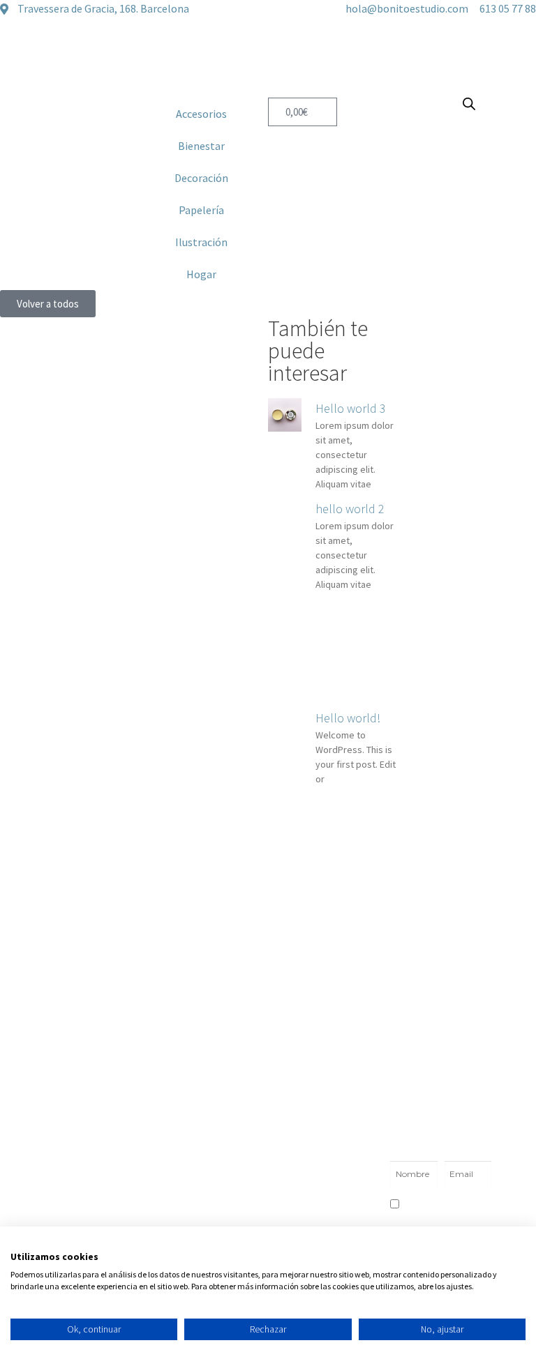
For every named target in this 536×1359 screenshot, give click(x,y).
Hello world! (347, 718)
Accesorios (201, 114)
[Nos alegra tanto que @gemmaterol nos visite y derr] (70, 1045)
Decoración (201, 178)
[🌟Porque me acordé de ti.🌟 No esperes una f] (202, 1045)
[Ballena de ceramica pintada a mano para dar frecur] (334, 967)
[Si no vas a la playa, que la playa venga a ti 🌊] (467, 967)
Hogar (201, 274)
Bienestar (201, 146)
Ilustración (201, 242)
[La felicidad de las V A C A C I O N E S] (70, 967)
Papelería (201, 210)
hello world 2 (350, 509)
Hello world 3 (350, 408)
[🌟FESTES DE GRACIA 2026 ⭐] (202, 967)
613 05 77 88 (195, 1195)
